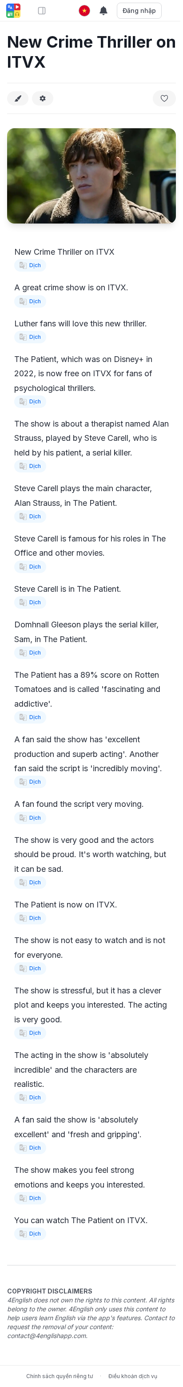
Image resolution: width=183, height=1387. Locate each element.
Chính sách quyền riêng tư (59, 1376)
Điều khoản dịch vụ (132, 1376)
